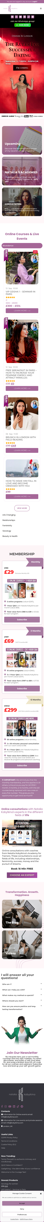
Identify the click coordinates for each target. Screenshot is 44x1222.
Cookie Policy (14, 1219)
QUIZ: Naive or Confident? (12, 1165)
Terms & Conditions (9, 1141)
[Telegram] (32, 16)
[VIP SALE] (22, 268)
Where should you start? (13, 1001)
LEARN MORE (20, 310)
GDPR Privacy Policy (26, 1219)
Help (3, 1148)
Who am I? (7, 984)
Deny (22, 1209)
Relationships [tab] (9, 520)
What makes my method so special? (18, 995)
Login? (34, 1)
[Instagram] (16, 16)
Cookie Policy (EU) (8, 1144)
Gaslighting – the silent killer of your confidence (21, 1169)
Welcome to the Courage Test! (14, 1172)
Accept (22, 1203)
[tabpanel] (22, 380)
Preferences (22, 1215)
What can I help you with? (13, 990)
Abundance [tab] (8, 245)
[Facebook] (12, 16)
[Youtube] (20, 16)
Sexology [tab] (7, 531)
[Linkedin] (24, 16)
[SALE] (22, 341)
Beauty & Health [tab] (10, 536)
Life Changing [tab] (9, 515)
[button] (41, 1193)
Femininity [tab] (7, 525)
